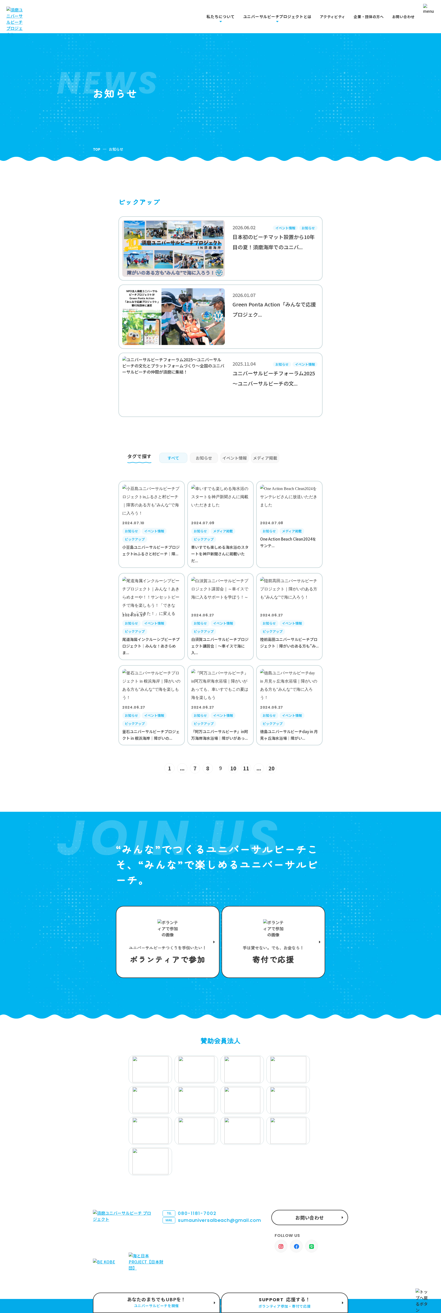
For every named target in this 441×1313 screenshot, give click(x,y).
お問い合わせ (403, 17)
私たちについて (220, 16)
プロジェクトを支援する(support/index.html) (167, 941)
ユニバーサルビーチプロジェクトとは (277, 16)
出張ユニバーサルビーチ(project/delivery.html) (156, 1302)
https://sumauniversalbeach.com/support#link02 (273, 941)
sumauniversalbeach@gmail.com (213, 1220)
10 (233, 768)
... (182, 768)
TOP (96, 149)
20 (271, 768)
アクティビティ (332, 17)
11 (246, 768)
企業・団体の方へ (369, 17)
